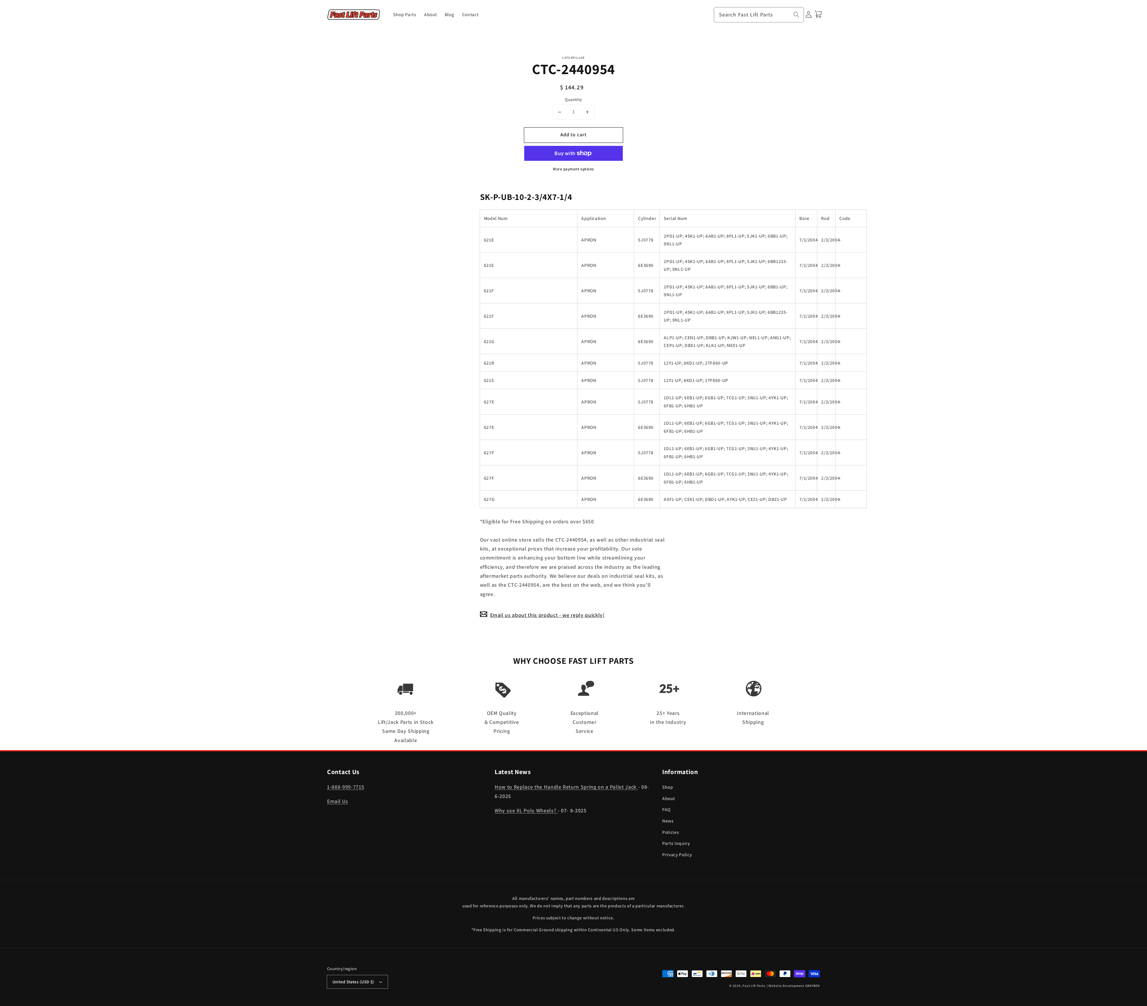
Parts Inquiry (676, 843)
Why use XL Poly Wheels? (526, 810)
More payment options (573, 169)
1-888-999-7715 (345, 786)
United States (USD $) (353, 981)
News (668, 821)
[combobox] (759, 14)
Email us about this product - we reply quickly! (547, 614)
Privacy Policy (677, 854)
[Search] (796, 14)
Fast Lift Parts (754, 986)
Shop (667, 787)
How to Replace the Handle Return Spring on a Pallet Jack (566, 786)
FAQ (666, 809)
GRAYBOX (812, 986)
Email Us (337, 801)
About (668, 798)
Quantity (573, 99)
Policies (670, 832)
